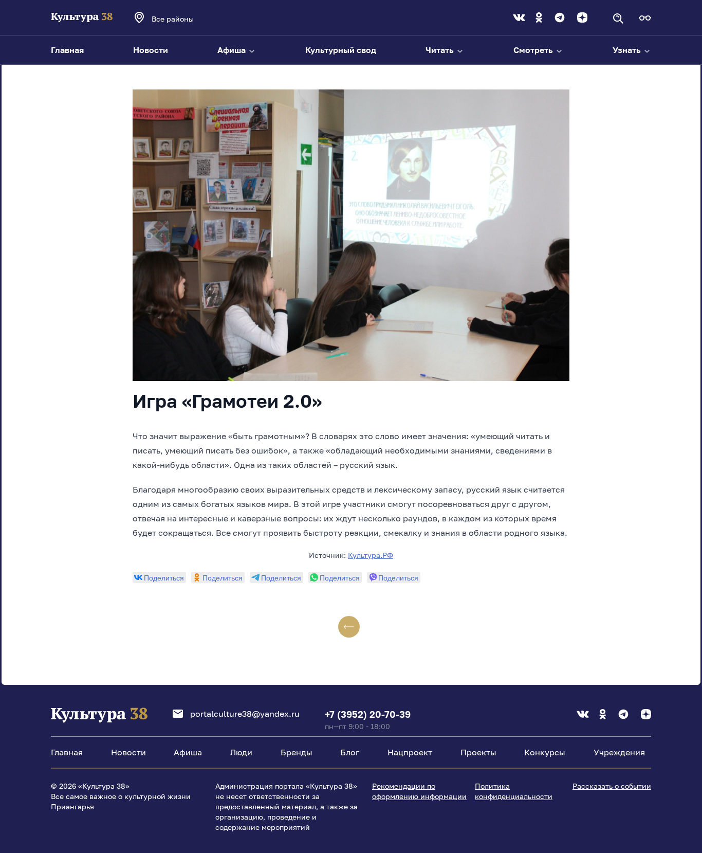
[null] (159, 577)
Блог (349, 752)
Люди (241, 752)
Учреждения (619, 752)
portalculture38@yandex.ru (245, 714)
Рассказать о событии (611, 786)
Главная (67, 50)
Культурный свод (340, 50)
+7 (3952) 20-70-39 (368, 714)
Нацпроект (409, 752)
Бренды (296, 752)
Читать (441, 50)
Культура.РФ (370, 555)
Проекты (478, 752)
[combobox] (186, 18)
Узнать (628, 50)
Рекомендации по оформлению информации (419, 791)
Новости (150, 50)
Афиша (232, 50)
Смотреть (534, 50)
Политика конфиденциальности (513, 791)
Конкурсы (544, 752)
